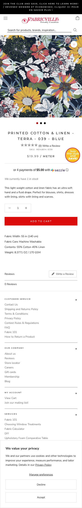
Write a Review (51, 146)
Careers (9, 367)
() (40, 146)
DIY (7, 433)
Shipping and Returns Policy (21, 309)
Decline (41, 484)
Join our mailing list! (16, 403)
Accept (41, 497)
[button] (41, 170)
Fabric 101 (11, 332)
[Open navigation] (5, 18)
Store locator (12, 363)
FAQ (7, 327)
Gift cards (10, 372)
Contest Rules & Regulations (22, 323)
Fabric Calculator (14, 429)
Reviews (9, 358)
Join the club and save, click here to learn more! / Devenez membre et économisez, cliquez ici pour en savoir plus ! (41, 6)
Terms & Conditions (16, 314)
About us (10, 354)
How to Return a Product (20, 337)
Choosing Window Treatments (23, 424)
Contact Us (11, 304)
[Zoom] (74, 44)
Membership (12, 377)
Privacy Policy (13, 318)
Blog (7, 381)
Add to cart (41, 221)
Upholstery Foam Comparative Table (26, 438)
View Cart (10, 398)
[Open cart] (77, 18)
